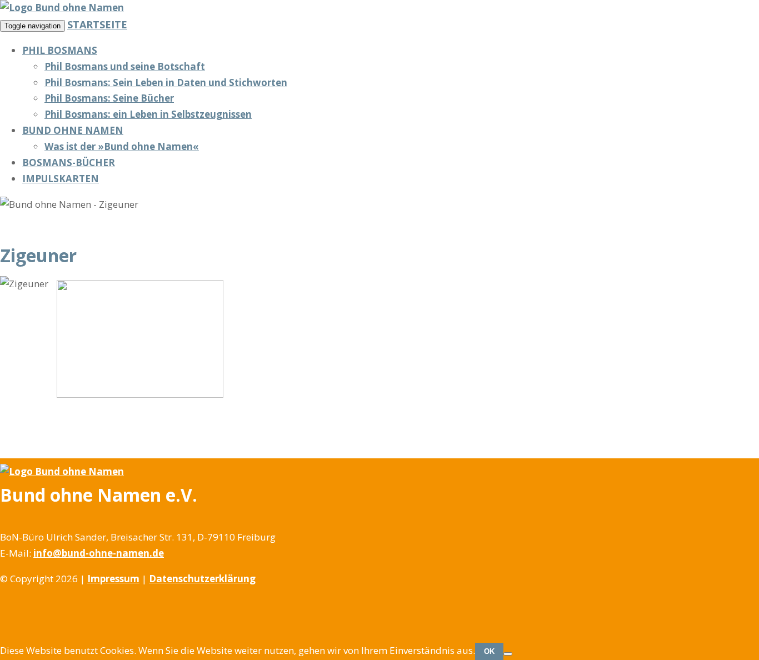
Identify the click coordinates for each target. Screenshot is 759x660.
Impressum (113, 578)
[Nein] (507, 654)
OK (489, 651)
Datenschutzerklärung (202, 578)
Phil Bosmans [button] (59, 50)
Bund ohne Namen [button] (72, 130)
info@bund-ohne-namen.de (98, 553)
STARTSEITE (97, 24)
